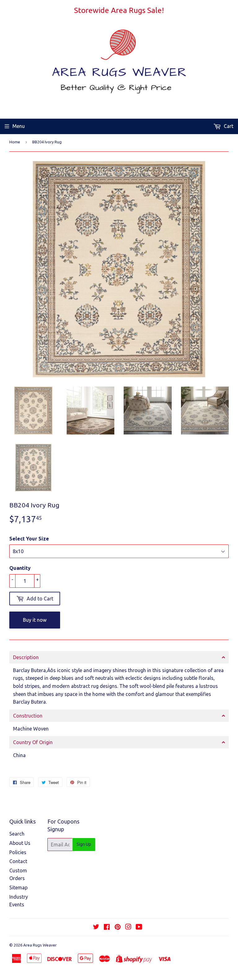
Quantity (20, 568)
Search (16, 834)
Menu (18, 126)
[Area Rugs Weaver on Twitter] (96, 927)
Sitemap (18, 887)
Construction (27, 715)
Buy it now (34, 620)
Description (26, 657)
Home (14, 142)
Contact (18, 861)
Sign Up (84, 844)
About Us (19, 843)
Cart (228, 126)
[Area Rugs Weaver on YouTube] (139, 927)
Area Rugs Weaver (40, 945)
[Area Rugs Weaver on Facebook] (107, 927)
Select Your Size (29, 538)
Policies (17, 852)
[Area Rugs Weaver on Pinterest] (117, 927)
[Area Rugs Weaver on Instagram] (128, 927)
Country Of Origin (33, 742)
